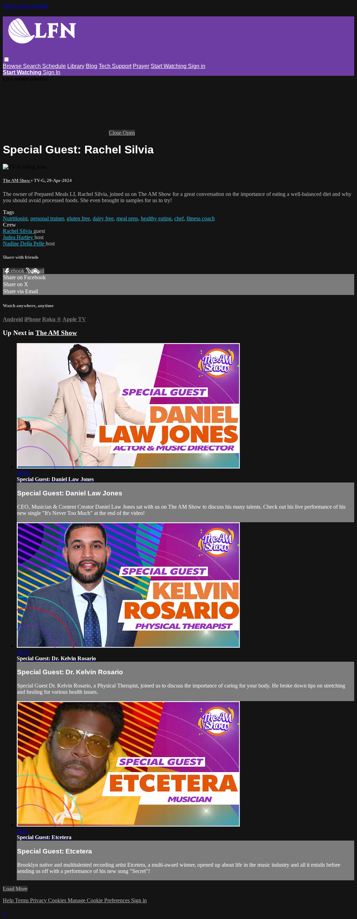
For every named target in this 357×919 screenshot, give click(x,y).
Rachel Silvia (18, 231)
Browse (13, 66)
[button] (6, 59)
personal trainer (47, 218)
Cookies (58, 900)
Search (32, 66)
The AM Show (17, 180)
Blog (91, 66)
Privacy (39, 900)
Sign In (51, 72)
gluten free (78, 218)
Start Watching (169, 66)
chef (179, 218)
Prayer (141, 66)
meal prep (127, 218)
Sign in (196, 66)
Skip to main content (25, 6)
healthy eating (156, 218)
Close (116, 133)
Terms (22, 900)
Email (37, 271)
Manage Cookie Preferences (99, 900)
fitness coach (201, 218)
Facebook (14, 271)
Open (129, 133)
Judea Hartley (19, 237)
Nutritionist (15, 218)
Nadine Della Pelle (24, 243)
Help (9, 900)
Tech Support (115, 66)
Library (75, 66)
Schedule (54, 66)
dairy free (103, 218)
